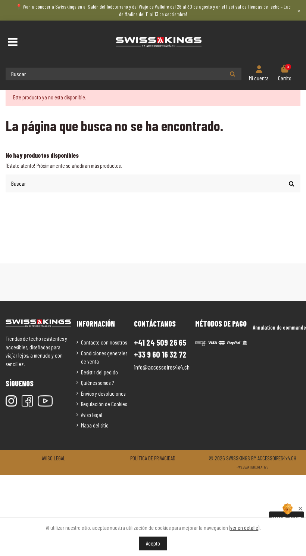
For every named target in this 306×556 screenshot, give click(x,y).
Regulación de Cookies (104, 404)
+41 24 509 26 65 (160, 342)
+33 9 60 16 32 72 (160, 354)
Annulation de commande (279, 327)
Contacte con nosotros (104, 342)
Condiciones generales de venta (104, 357)
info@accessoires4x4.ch (162, 367)
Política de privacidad (152, 458)
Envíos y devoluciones (103, 393)
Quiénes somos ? (97, 382)
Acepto (153, 543)
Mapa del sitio (95, 425)
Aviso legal (91, 414)
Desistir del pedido (99, 372)
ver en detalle (244, 527)
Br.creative (259, 467)
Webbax (243, 467)
